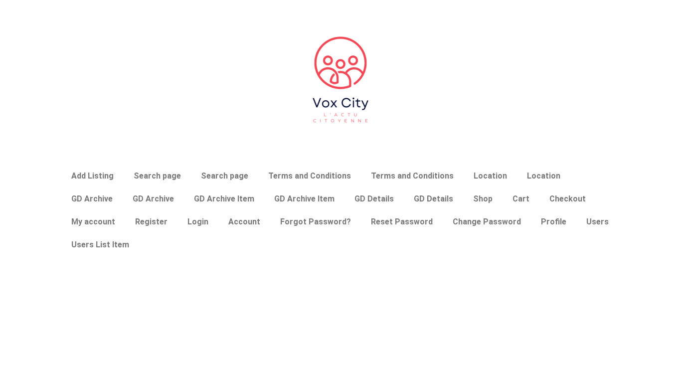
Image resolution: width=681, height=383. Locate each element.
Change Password (487, 221)
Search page (157, 176)
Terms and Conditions (309, 176)
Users (597, 221)
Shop (483, 198)
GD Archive (92, 198)
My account (93, 221)
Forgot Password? (315, 221)
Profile (553, 221)
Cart (520, 198)
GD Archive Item (224, 198)
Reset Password (402, 221)
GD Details (374, 198)
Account (244, 221)
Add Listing (92, 176)
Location (490, 176)
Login (197, 221)
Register (151, 221)
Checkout (567, 198)
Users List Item (100, 244)
